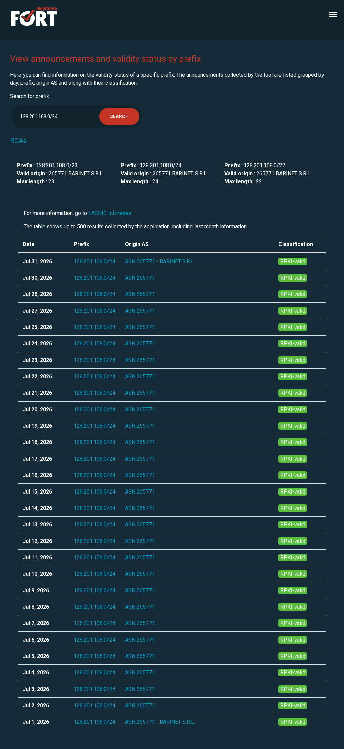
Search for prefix (29, 96)
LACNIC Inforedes (109, 213)
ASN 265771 (140, 278)
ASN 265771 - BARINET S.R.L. (160, 261)
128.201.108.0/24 (94, 261)
